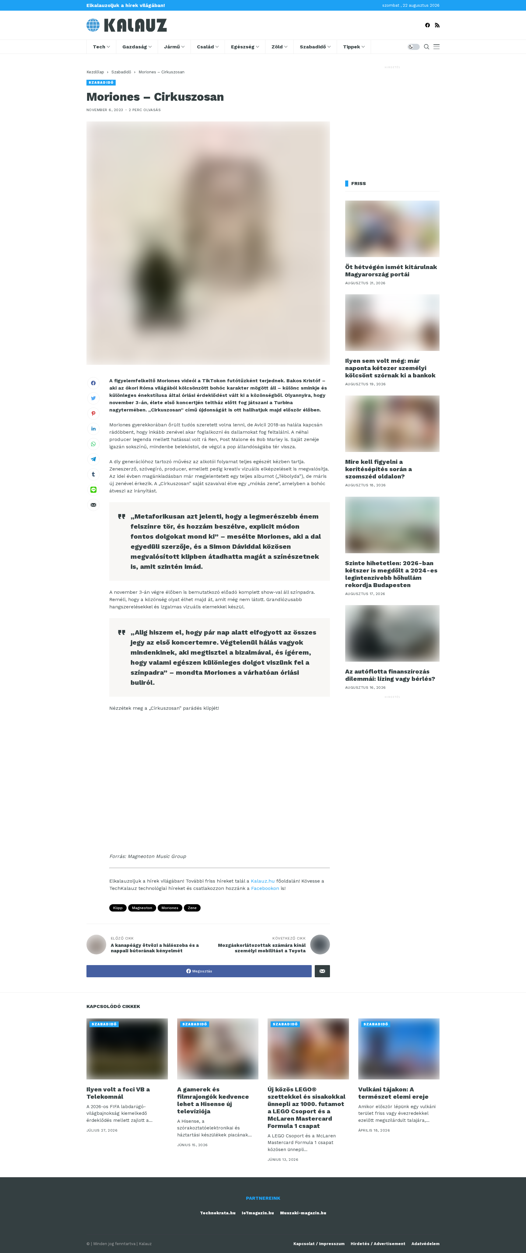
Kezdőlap (95, 72)
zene (192, 908)
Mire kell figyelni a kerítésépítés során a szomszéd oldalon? (378, 469)
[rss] (437, 25)
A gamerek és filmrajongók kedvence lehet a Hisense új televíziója (213, 1100)
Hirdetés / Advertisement (378, 1243)
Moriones (170, 908)
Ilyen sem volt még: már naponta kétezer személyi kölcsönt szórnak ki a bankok (390, 368)
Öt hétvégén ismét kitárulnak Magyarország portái (391, 270)
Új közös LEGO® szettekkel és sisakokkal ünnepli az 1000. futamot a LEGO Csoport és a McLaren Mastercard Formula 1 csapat (306, 1107)
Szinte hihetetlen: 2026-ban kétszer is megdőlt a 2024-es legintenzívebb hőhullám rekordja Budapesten (391, 574)
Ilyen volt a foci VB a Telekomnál (118, 1093)
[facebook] (427, 25)
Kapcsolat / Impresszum (319, 1243)
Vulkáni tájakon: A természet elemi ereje (393, 1093)
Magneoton (142, 908)
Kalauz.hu (263, 881)
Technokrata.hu (218, 1213)
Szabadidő (121, 72)
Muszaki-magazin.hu (303, 1213)
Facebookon (265, 888)
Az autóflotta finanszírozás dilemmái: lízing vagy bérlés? (390, 675)
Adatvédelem (426, 1243)
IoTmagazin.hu (258, 1213)
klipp (118, 908)
